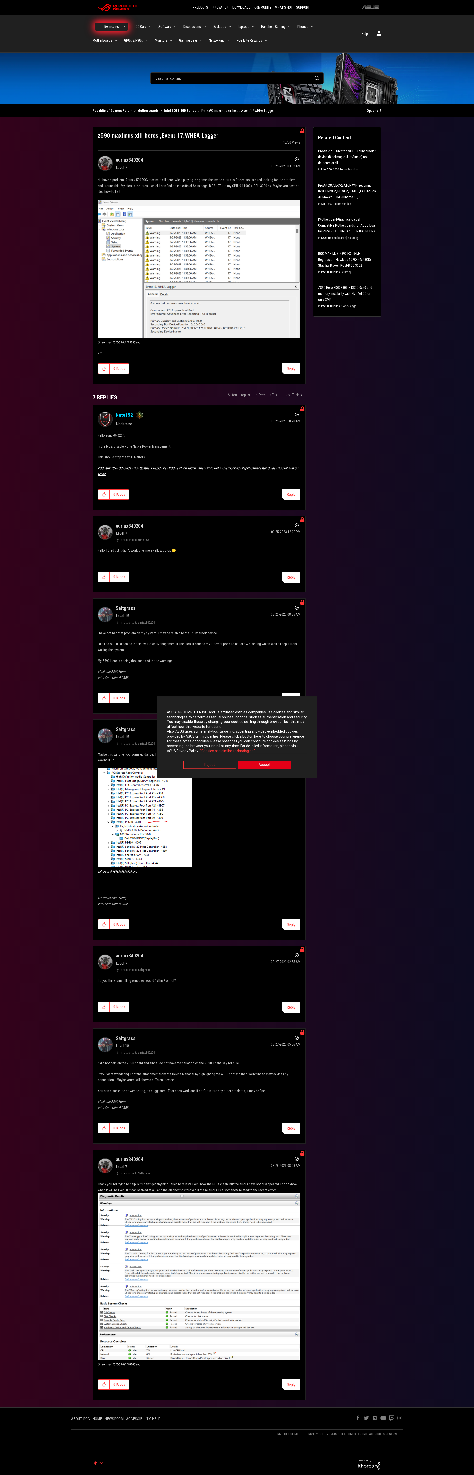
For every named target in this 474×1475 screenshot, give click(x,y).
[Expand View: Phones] (312, 26)
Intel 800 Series (330, 272)
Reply (291, 368)
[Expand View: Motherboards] (116, 40)
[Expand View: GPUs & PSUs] (146, 40)
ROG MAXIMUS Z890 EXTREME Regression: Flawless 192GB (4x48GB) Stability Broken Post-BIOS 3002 (344, 259)
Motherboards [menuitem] (102, 40)
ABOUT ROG (80, 1419)
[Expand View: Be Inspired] (125, 27)
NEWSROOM (114, 1419)
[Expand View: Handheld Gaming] (289, 26)
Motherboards (148, 111)
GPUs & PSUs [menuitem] (133, 40)
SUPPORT (303, 7)
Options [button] (372, 111)
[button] (199, 269)
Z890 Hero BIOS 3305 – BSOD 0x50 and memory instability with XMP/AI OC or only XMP (345, 294)
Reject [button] (209, 765)
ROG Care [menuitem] (140, 27)
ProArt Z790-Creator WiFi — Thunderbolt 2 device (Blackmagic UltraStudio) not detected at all (347, 157)
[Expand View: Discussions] (204, 26)
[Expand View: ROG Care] (150, 26)
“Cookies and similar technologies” (227, 751)
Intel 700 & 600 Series (334, 169)
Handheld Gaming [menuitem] (273, 27)
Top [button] (101, 1463)
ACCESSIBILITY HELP (143, 1419)
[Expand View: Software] (175, 26)
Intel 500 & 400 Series (180, 111)
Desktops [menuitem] (219, 27)
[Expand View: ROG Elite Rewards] (265, 40)
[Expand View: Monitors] (171, 40)
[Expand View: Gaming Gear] (200, 40)
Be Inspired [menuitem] (112, 26)
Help (365, 34)
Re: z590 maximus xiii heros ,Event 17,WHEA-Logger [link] (237, 111)
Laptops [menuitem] (243, 27)
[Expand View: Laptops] (253, 26)
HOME (97, 1419)
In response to (134, 540)
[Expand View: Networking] (228, 40)
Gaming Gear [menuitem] (188, 40)
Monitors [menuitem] (161, 40)
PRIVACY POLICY (317, 1434)
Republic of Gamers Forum (112, 111)
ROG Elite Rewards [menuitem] (249, 40)
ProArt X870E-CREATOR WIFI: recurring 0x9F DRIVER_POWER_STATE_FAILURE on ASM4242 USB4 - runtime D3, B (347, 191)
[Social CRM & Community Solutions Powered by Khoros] (369, 1465)
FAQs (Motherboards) (334, 238)
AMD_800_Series (331, 204)
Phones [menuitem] (302, 27)
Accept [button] (264, 765)
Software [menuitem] (165, 27)
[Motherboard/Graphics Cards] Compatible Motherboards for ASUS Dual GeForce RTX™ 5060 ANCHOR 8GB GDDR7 (346, 225)
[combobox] (237, 78)
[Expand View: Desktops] (229, 26)
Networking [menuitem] (217, 40)
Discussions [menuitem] (192, 27)
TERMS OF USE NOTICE (289, 1434)
